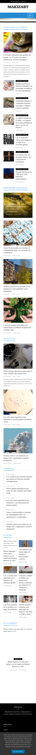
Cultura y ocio (18, 659)
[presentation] (4, 663)
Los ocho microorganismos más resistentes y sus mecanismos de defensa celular (17, 419)
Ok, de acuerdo (18, 751)
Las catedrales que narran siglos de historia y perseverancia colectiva (25, 554)
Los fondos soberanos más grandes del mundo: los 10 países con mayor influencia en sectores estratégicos (17, 57)
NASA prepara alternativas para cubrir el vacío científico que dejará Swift (18, 491)
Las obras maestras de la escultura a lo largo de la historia (10, 607)
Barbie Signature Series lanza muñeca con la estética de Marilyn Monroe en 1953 (10, 555)
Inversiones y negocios (11, 50)
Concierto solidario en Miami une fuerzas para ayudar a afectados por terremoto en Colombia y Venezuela (26, 583)
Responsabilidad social (12, 196)
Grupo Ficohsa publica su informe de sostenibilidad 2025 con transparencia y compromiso (17, 250)
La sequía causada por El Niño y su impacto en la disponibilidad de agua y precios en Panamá (24, 122)
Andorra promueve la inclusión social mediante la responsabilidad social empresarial (16, 289)
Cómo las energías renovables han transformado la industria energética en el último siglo (17, 327)
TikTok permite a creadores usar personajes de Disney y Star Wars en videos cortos (25, 609)
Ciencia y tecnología (11, 366)
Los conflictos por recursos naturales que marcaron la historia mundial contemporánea (19, 479)
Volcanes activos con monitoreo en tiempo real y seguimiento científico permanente (16, 458)
